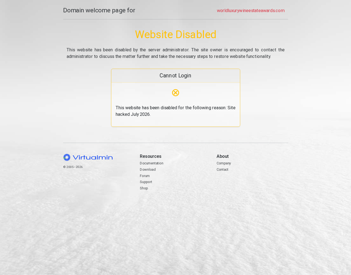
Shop (144, 188)
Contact (238, 182)
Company (224, 163)
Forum (145, 176)
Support (146, 182)
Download (147, 169)
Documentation (151, 163)
